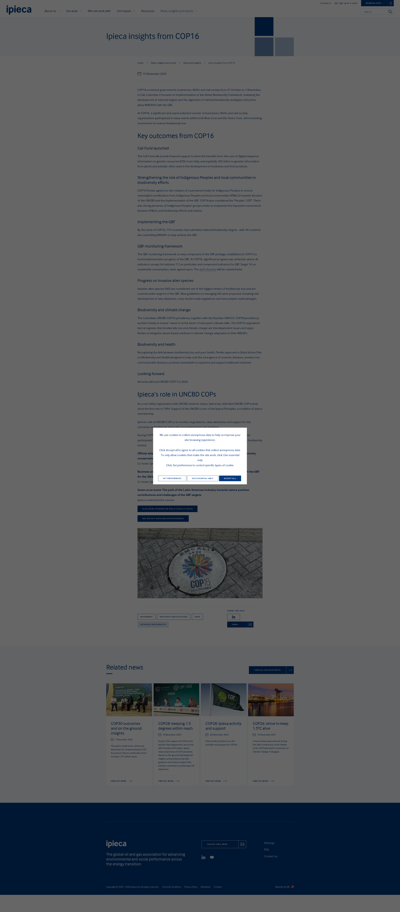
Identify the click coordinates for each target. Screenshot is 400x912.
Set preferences (172, 478)
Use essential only (202, 478)
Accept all (230, 478)
